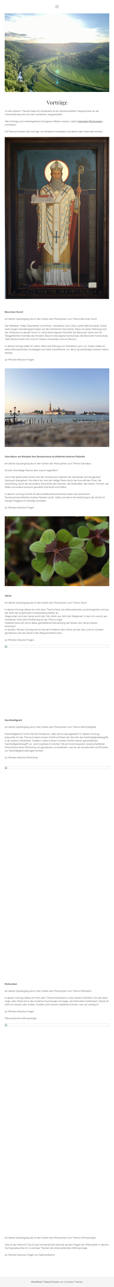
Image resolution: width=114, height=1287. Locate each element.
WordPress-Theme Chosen (45, 1282)
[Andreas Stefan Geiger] (57, 89)
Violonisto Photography (90, 121)
